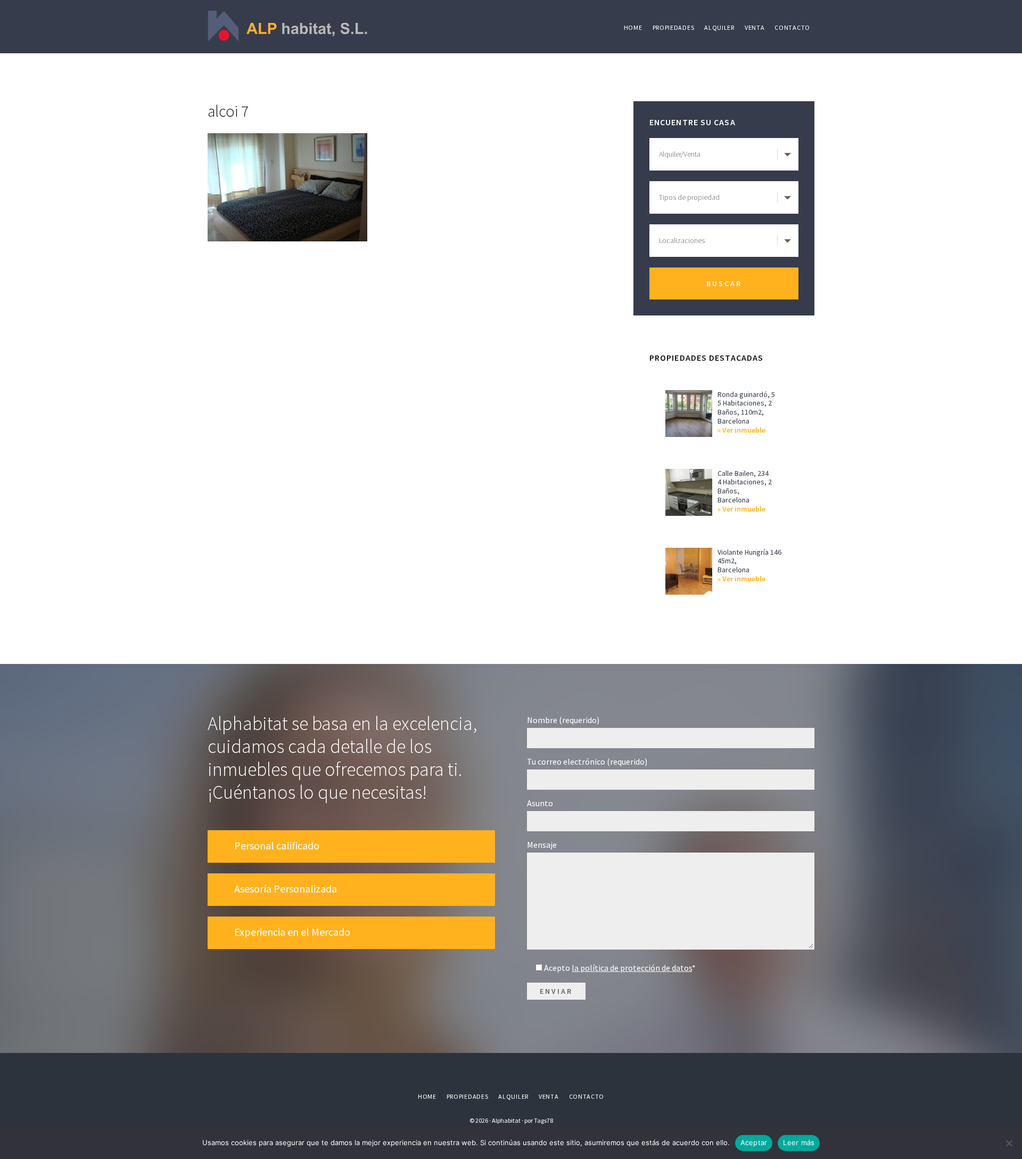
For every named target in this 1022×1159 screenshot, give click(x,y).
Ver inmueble (743, 430)
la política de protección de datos (632, 967)
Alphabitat (287, 26)
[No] (1008, 1143)
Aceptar (754, 1142)
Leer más (798, 1142)
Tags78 (543, 1120)
